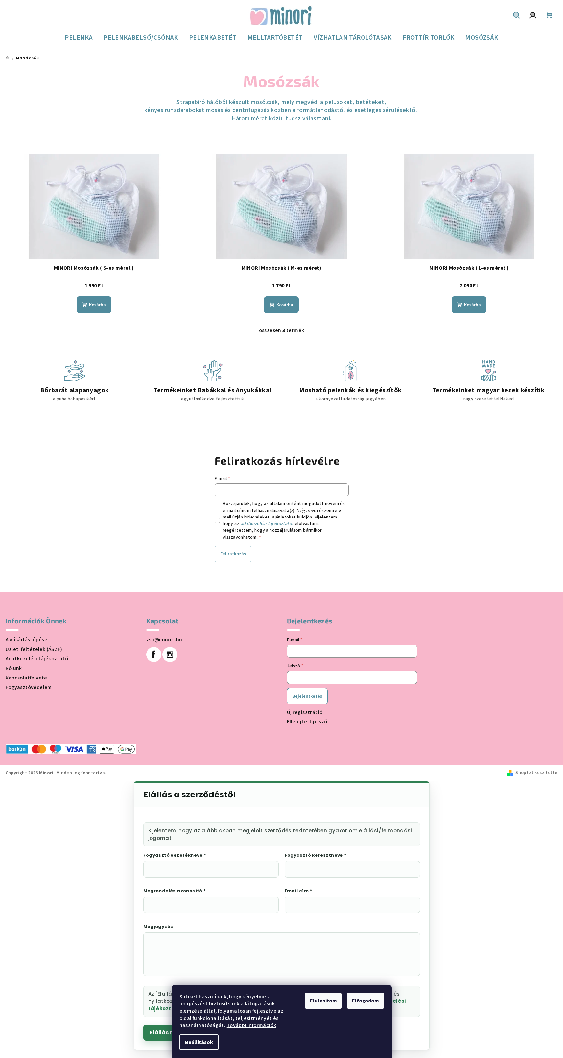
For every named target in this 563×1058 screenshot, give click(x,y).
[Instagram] (169, 654)
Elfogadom (365, 1000)
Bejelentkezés (307, 696)
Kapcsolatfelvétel (27, 677)
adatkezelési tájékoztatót (267, 523)
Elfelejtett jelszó (307, 721)
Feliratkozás (233, 554)
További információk (251, 1025)
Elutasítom (323, 1000)
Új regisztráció (305, 712)
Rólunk (14, 668)
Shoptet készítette (536, 773)
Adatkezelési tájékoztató (37, 658)
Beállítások (199, 1042)
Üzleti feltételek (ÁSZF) (34, 649)
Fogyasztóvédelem (29, 687)
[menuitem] (78, 37)
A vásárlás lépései (27, 639)
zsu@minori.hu (164, 639)
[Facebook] (153, 654)
